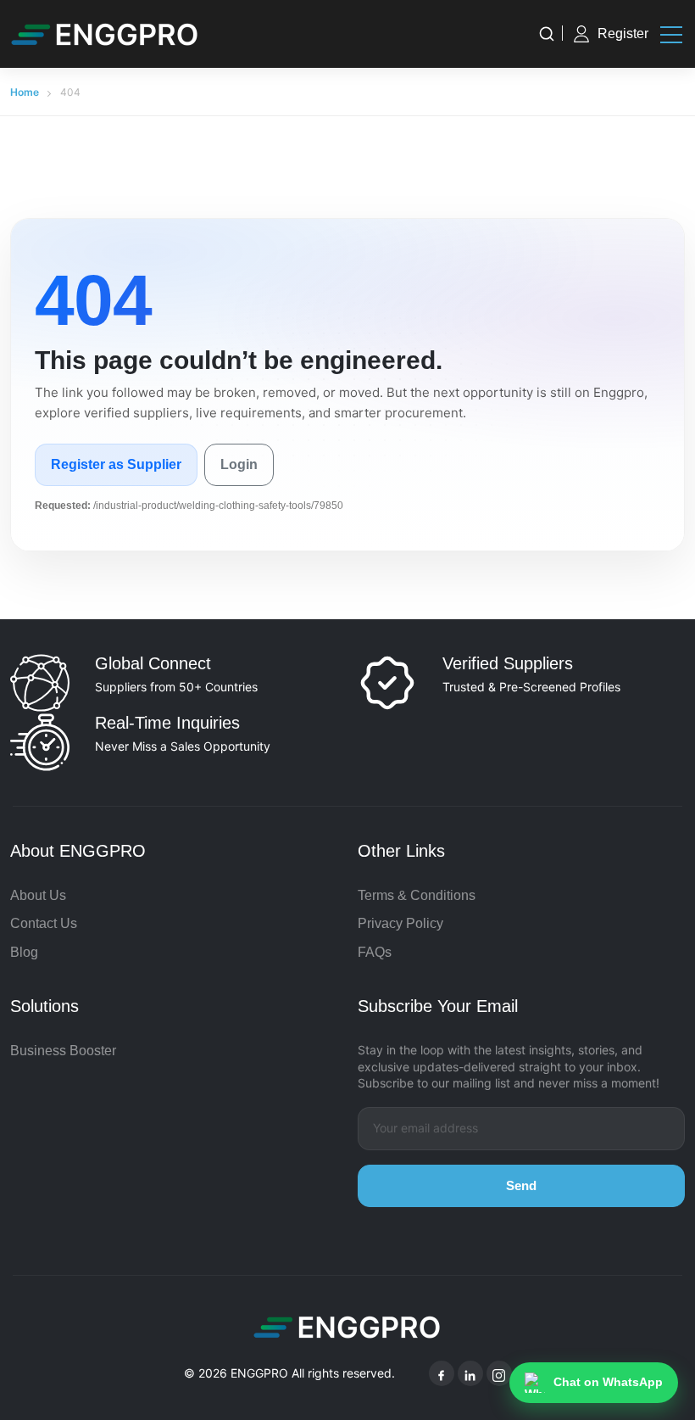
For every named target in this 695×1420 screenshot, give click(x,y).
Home (24, 92)
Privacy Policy (400, 923)
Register (623, 33)
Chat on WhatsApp (608, 1382)
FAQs (375, 952)
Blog (24, 952)
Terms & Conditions (416, 895)
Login (239, 464)
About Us (38, 895)
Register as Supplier (116, 464)
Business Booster (63, 1050)
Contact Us (43, 923)
